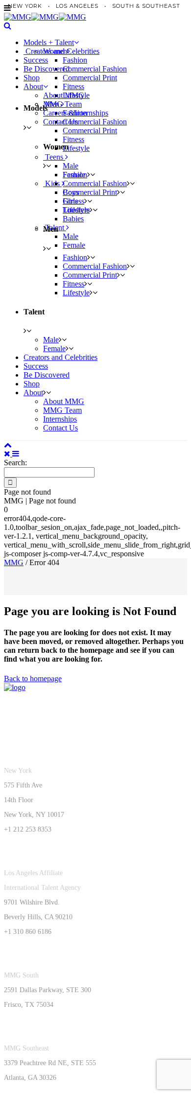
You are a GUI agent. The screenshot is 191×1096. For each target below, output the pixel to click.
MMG (14, 562)
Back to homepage (33, 678)
